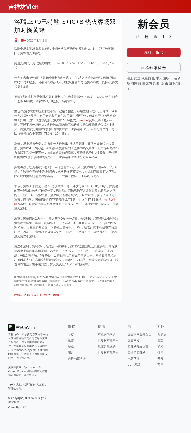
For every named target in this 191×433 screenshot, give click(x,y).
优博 (160, 352)
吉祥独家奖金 (153, 67)
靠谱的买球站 (136, 352)
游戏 (71, 347)
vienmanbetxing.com (24, 350)
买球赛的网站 (107, 335)
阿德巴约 (46, 295)
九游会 (161, 335)
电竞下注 (134, 358)
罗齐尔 (35, 295)
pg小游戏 (134, 364)
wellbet (84, 120)
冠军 (160, 341)
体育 (71, 341)
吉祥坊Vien (23, 6)
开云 (160, 358)
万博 (160, 364)
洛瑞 (27, 295)
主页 (71, 335)
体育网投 (134, 341)
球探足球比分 (107, 347)
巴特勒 (18, 295)
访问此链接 (153, 52)
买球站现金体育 (138, 347)
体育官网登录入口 (139, 335)
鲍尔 (56, 295)
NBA (23, 40)
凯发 (160, 347)
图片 (71, 352)
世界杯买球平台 (108, 341)
